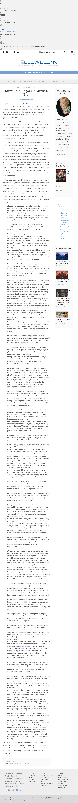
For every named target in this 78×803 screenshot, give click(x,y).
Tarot (60, 209)
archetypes (26, 646)
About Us (61, 775)
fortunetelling (12, 308)
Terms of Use (19, 798)
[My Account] (64, 52)
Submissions (62, 788)
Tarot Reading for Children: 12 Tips (51, 81)
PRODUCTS (8, 77)
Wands (25, 292)
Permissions (62, 786)
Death (12, 241)
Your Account (45, 777)
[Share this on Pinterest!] (15, 763)
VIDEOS (40, 77)
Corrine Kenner (26, 100)
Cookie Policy (9, 800)
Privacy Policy (9, 798)
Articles (16, 81)
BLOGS (49, 77)
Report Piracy (20, 800)
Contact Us (44, 779)
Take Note (63, 213)
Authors (31, 777)
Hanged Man (19, 669)
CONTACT (71, 77)
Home (7, 81)
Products (32, 775)
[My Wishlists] (68, 52)
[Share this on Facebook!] (10, 763)
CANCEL (3, 44)
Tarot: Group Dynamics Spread (64, 222)
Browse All (28, 81)
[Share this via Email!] (20, 763)
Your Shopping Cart (47, 775)
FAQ (42, 781)
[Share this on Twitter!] (13, 763)
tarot (28, 106)
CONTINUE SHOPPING (8, 10)
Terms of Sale (30, 798)
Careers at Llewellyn (65, 779)
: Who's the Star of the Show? (62, 281)
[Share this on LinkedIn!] (18, 763)
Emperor (23, 343)
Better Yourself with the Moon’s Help (63, 262)
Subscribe (32, 781)
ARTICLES (30, 77)
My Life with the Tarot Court (64, 236)
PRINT (29, 763)
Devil (23, 241)
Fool (34, 340)
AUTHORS (19, 77)
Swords (10, 218)
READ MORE (60, 154)
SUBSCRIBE (60, 77)
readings (42, 133)
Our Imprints (62, 777)
